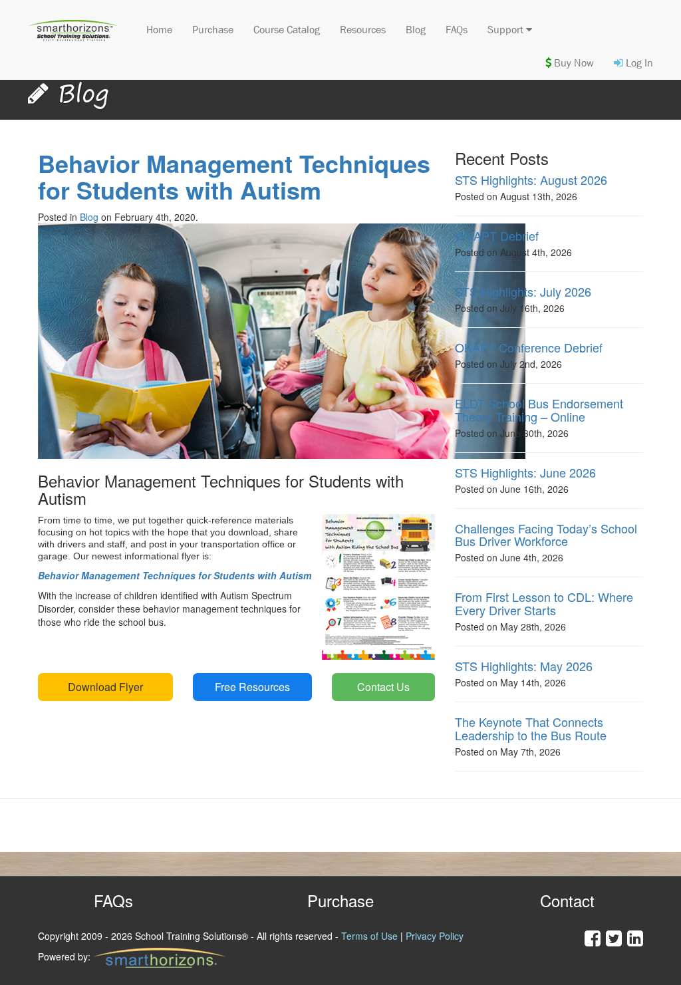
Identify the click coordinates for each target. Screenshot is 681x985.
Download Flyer (105, 686)
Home (159, 30)
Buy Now (572, 63)
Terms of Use (369, 935)
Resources (363, 30)
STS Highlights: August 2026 (531, 179)
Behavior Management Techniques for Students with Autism (234, 177)
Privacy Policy (435, 935)
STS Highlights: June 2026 (525, 472)
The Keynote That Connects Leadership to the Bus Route (531, 728)
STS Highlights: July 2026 (523, 291)
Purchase (212, 30)
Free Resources (252, 686)
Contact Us (383, 686)
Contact (567, 900)
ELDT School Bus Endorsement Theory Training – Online (539, 409)
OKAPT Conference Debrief (529, 347)
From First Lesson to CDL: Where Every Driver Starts (544, 603)
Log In (638, 63)
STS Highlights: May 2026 (524, 665)
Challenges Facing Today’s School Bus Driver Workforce (546, 534)
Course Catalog (286, 30)
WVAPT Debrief (497, 235)
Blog (416, 30)
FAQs (457, 30)
